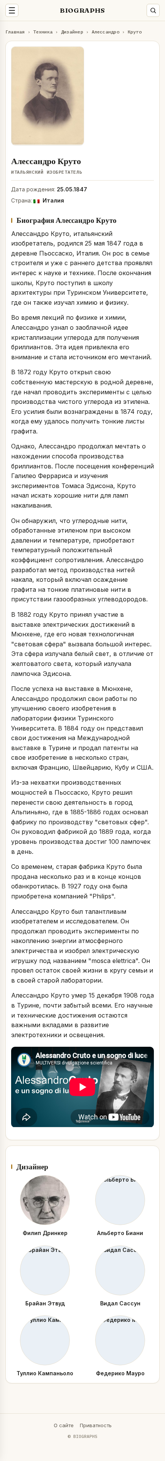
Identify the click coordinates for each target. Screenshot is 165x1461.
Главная (15, 32)
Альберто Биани (120, 1233)
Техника (43, 32)
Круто (135, 32)
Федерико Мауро (120, 1373)
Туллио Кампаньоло (44, 1373)
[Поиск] (153, 10)
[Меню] (11, 10)
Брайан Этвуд (45, 1303)
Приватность (96, 1425)
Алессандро (105, 32)
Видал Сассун (120, 1303)
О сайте (64, 1425)
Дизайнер (72, 32)
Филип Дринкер (45, 1233)
